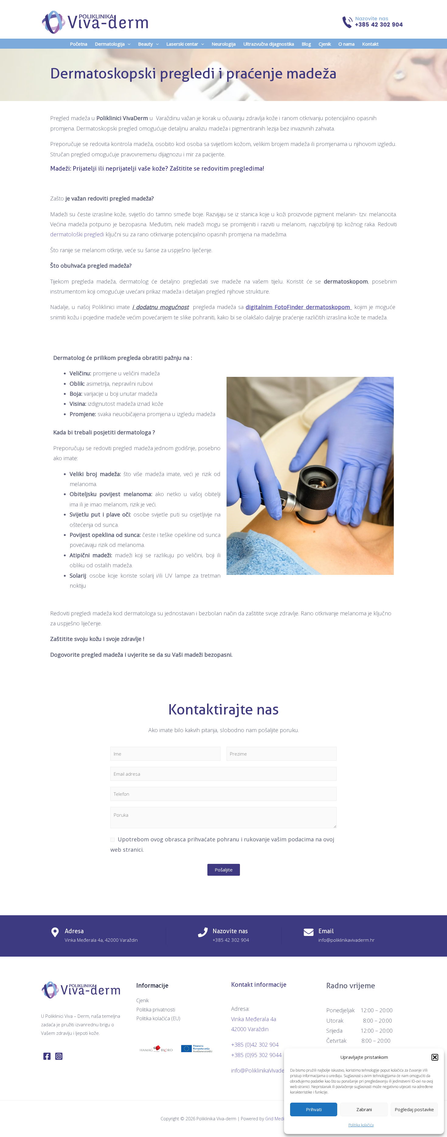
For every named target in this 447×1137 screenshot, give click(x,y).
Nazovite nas (230, 931)
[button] (435, 1057)
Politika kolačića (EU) (158, 1018)
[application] (127, 43)
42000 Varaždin (250, 1029)
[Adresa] (55, 932)
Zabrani (364, 1109)
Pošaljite (224, 870)
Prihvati (314, 1109)
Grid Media (276, 1118)
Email (326, 931)
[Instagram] (59, 1056)
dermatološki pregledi (77, 234)
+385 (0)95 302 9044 (256, 1055)
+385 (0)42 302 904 (255, 1044)
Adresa (74, 931)
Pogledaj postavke (414, 1109)
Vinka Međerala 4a (253, 1019)
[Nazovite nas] (203, 932)
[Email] (309, 932)
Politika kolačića (361, 1125)
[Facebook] (47, 1056)
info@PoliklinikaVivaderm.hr (264, 1070)
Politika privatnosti (155, 1009)
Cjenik (142, 1000)
